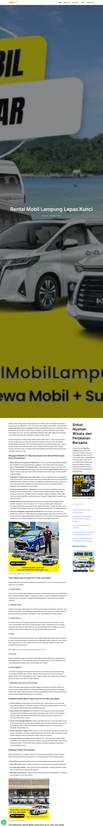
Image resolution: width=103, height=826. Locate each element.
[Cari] (92, 504)
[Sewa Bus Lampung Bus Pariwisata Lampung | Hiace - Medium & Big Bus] (13, 2)
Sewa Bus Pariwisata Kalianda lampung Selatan (30, 649)
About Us (67, 2)
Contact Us (90, 2)
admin (46, 215)
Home (60, 2)
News (83, 2)
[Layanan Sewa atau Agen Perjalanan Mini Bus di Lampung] (83, 572)
